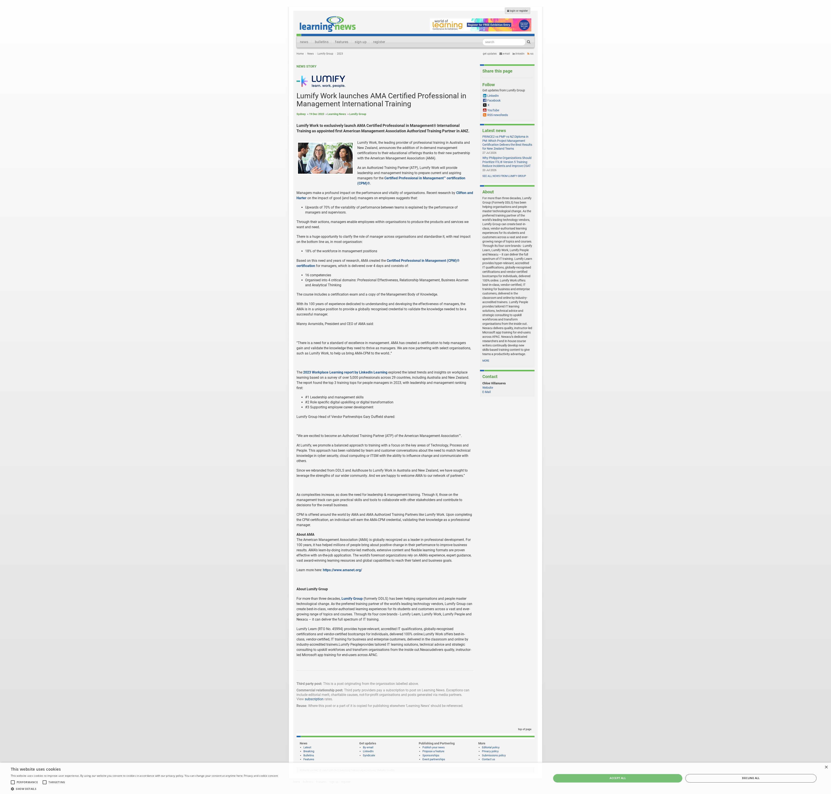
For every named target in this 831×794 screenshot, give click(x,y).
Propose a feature (433, 751)
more (485, 360)
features (341, 42)
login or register (518, 10)
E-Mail (486, 392)
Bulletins (308, 755)
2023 (340, 53)
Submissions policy (494, 755)
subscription (314, 699)
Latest (307, 747)
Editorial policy (490, 747)
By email (368, 747)
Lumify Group (325, 53)
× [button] (826, 767)
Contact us (488, 759)
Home (300, 53)
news (304, 42)
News (310, 53)
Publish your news (433, 747)
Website (487, 387)
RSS (531, 53)
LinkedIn (520, 53)
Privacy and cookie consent (261, 776)
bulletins (322, 42)
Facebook (494, 100)
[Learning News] (328, 24)
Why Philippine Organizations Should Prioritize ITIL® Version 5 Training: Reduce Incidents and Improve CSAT (506, 161)
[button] (144, 789)
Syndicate (369, 755)
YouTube (493, 110)
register (379, 42)
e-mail (506, 53)
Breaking (308, 751)
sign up (361, 42)
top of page (524, 729)
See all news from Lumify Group (504, 176)
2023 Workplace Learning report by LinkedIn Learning (345, 372)
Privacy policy (490, 751)
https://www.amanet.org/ (342, 570)
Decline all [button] (751, 778)
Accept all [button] (618, 778)
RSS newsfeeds (497, 115)
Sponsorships (430, 755)
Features (308, 759)
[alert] (415, 778)
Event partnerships (433, 759)
